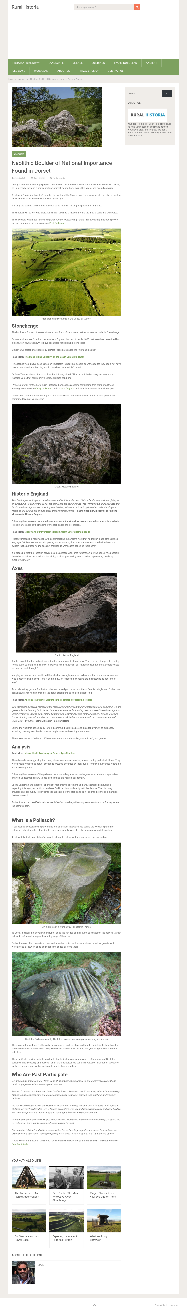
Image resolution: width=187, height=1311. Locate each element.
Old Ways (18, 70)
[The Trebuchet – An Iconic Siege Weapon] (29, 1177)
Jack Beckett (19, 178)
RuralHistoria (25, 7)
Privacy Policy (89, 70)
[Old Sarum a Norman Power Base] (29, 1220)
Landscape (56, 62)
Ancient (151, 62)
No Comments (59, 178)
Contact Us (116, 70)
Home (10, 79)
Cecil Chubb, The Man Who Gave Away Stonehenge (65, 1197)
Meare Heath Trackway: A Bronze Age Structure (50, 753)
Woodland (41, 70)
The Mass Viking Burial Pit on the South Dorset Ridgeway (54, 357)
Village (77, 62)
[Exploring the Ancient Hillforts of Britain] (66, 1220)
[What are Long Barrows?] (104, 1220)
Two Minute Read (125, 62)
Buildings (98, 62)
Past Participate (57, 223)
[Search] (167, 93)
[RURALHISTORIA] (147, 121)
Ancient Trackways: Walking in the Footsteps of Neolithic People (58, 699)
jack (41, 1265)
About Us (63, 70)
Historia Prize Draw (26, 62)
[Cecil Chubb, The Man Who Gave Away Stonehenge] (66, 1177)
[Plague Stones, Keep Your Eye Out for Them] (104, 1177)
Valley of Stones (43, 388)
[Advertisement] (93, 37)
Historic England (66, 388)
